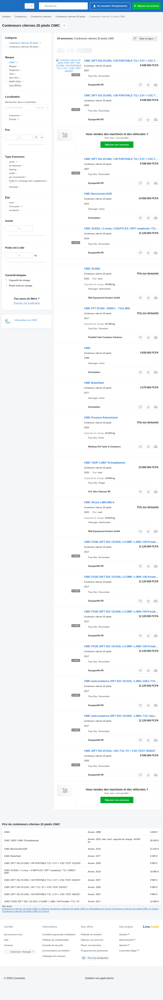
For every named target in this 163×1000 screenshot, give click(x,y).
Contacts (8, 945)
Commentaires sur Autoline (56, 950)
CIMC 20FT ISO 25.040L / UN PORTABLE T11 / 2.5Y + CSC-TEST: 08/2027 (42, 894)
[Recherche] (42, 6)
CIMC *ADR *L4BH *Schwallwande (104, 462)
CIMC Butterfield (94, 382)
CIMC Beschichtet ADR (98, 193)
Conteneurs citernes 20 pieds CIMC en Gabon (135, 908)
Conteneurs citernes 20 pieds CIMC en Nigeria (26, 908)
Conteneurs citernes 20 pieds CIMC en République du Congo (81, 908)
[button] (148, 85)
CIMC (87, 348)
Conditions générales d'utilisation (58, 934)
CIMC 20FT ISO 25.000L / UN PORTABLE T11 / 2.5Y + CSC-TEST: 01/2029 (42, 863)
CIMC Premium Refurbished (101, 417)
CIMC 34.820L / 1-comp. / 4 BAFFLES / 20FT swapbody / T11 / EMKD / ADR (40, 871)
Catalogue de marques (53, 956)
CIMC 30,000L (92, 268)
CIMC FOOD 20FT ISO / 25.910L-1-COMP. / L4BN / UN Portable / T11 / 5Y (42, 901)
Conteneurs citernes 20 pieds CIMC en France (25, 911)
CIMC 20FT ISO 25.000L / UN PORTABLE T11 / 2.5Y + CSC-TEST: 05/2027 (42, 880)
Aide (6, 940)
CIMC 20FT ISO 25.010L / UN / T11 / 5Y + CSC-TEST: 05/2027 (119, 750)
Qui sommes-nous (13, 934)
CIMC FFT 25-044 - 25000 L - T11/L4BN (107, 308)
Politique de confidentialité (55, 940)
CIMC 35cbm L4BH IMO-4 (99, 502)
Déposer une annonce (117, 144)
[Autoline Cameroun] (11, 6)
